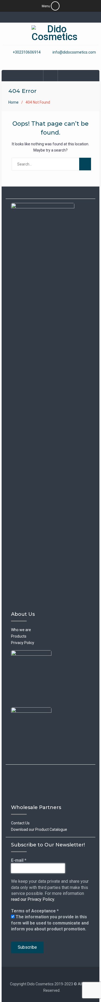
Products (18, 636)
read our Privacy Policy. (33, 899)
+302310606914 (27, 52)
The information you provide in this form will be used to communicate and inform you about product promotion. (50, 922)
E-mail (18, 860)
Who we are (21, 630)
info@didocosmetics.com (74, 52)
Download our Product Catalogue (39, 829)
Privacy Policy (22, 643)
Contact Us (20, 823)
